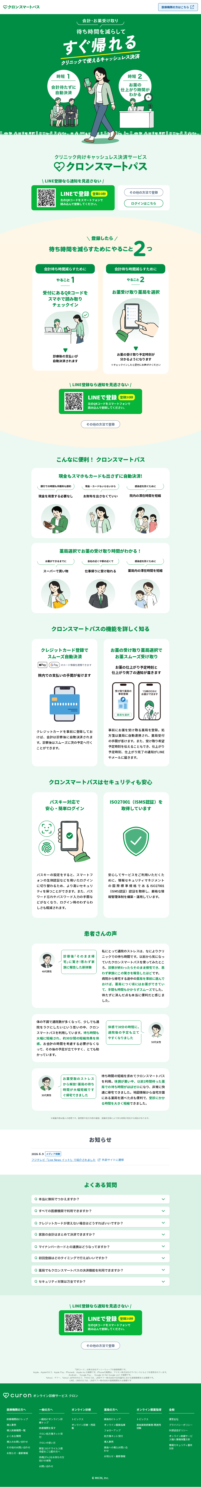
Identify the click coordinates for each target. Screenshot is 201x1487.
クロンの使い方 (47, 1442)
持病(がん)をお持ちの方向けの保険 (51, 1459)
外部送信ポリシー (178, 1430)
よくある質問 (14, 1436)
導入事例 (11, 1424)
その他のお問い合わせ (18, 1447)
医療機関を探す (47, 1428)
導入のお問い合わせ (17, 1441)
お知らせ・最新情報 (17, 1453)
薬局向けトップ (112, 1419)
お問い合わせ (46, 1466)
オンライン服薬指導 (114, 1424)
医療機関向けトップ (17, 1419)
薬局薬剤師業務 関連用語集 (149, 1426)
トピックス (77, 1419)
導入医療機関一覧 (16, 1430)
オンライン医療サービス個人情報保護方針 (181, 1437)
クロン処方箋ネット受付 (51, 1435)
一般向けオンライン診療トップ (51, 1421)
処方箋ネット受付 (113, 1436)
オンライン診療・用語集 (83, 1426)
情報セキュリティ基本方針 (180, 1446)
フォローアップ (112, 1430)
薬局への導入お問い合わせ (116, 1449)
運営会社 (173, 1419)
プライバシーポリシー (181, 1424)
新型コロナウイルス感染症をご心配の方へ (51, 1450)
